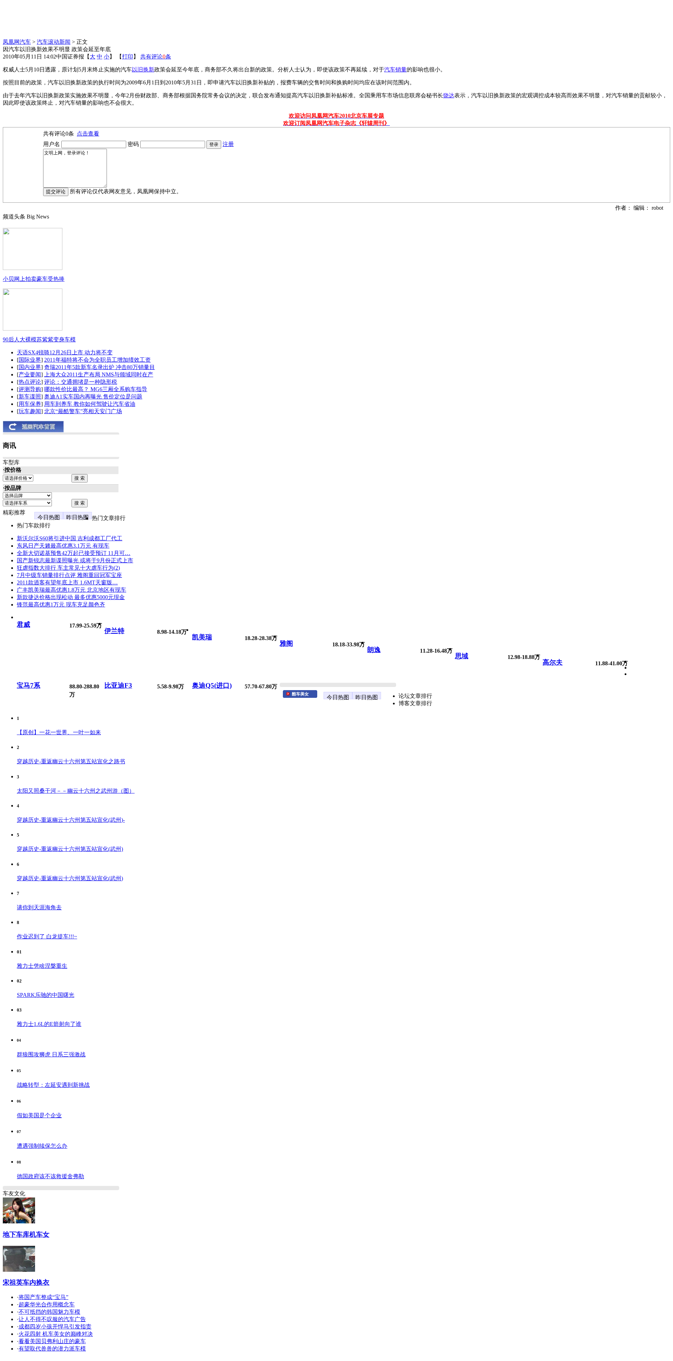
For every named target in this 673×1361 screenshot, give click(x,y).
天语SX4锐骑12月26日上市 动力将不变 (65, 352)
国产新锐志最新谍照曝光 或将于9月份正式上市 (75, 560)
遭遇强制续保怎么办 (42, 1146)
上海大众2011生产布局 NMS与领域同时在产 (98, 374)
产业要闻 (30, 374)
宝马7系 (28, 685)
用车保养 (30, 404)
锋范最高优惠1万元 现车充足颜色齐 (61, 604)
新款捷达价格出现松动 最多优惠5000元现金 (71, 597)
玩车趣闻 (30, 411)
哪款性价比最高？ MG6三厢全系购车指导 (95, 389)
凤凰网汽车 (17, 42)
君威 (23, 624)
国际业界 (30, 360)
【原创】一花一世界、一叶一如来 (59, 732)
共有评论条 (155, 57)
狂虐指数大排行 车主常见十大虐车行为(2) (68, 568)
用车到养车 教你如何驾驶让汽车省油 (89, 404)
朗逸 (374, 649)
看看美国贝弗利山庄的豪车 (52, 1341)
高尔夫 (553, 662)
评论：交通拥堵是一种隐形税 (80, 382)
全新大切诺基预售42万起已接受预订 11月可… (73, 553)
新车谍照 (30, 397)
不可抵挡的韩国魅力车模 (49, 1312)
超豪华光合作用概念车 (47, 1304)
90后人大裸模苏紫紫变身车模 (39, 339)
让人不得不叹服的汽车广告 (52, 1319)
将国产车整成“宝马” (43, 1297)
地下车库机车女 (26, 1234)
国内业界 (30, 367)
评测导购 (30, 389)
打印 (127, 57)
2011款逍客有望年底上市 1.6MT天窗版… (67, 582)
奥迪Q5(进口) (212, 685)
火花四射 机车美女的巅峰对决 (56, 1334)
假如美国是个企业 (39, 1115)
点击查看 (88, 134)
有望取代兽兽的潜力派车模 (52, 1349)
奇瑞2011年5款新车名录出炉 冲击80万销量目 (99, 367)
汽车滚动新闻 (53, 42)
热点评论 (30, 382)
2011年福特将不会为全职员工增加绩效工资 (97, 360)
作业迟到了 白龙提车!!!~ (47, 936)
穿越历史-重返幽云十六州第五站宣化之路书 (71, 761)
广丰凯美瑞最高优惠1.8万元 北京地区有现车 (71, 590)
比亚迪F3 (118, 685)
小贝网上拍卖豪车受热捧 (33, 279)
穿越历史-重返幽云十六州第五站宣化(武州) (70, 849)
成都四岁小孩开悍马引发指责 (55, 1326)
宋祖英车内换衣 (26, 1282)
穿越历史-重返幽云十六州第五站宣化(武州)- (71, 820)
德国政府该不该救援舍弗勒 (50, 1176)
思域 (461, 656)
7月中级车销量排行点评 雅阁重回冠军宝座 (69, 575)
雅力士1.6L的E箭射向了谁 (49, 1024)
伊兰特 (114, 630)
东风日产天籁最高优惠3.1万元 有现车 (63, 546)
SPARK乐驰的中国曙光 (45, 995)
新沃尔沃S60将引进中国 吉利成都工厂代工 (69, 538)
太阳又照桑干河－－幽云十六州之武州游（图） (76, 791)
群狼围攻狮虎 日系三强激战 (51, 1054)
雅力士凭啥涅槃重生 (42, 966)
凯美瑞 (202, 637)
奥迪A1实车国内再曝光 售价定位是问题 (93, 397)
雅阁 (286, 643)
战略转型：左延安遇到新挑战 (53, 1085)
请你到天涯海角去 (39, 907)
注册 (228, 144)
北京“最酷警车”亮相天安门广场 (83, 411)
